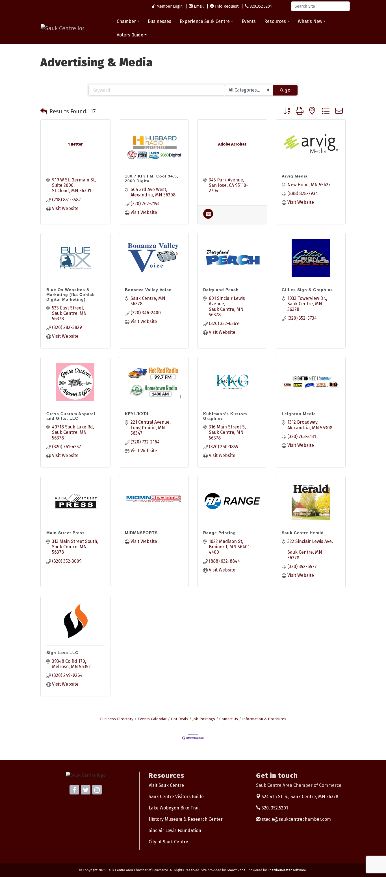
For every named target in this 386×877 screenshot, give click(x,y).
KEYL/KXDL (137, 414)
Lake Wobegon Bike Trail (174, 808)
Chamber (126, 21)
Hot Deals (179, 718)
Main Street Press (65, 532)
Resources (275, 21)
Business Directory (116, 718)
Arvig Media (295, 176)
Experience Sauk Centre (205, 21)
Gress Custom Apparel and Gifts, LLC (70, 416)
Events (249, 21)
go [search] (287, 90)
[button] (43, 111)
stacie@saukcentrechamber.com (296, 819)
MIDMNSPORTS (141, 532)
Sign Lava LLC (62, 652)
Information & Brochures (264, 718)
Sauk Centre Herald (303, 532)
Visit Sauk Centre (166, 785)
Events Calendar (152, 718)
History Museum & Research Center (186, 819)
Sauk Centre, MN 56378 (300, 796)
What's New (310, 21)
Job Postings (203, 718)
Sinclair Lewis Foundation (175, 830)
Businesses (159, 21)
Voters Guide (130, 35)
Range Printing (219, 532)
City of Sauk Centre (168, 841)
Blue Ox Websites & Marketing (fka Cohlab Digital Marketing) (70, 294)
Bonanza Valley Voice (148, 289)
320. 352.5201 (274, 808)
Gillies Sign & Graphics (307, 289)
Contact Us (228, 718)
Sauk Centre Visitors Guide (176, 796)
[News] (208, 217)
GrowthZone (236, 870)
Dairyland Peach (221, 289)
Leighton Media (299, 414)
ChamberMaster (280, 870)
